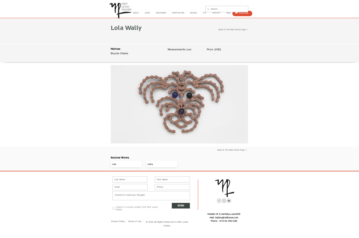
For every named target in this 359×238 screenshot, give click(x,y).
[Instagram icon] (224, 201)
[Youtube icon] (229, 201)
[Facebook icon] (219, 201)
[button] (117, 221)
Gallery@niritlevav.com (226, 217)
